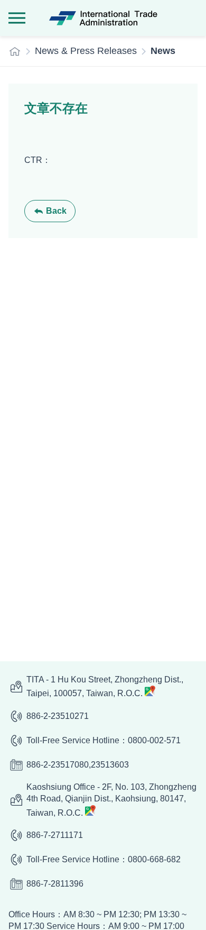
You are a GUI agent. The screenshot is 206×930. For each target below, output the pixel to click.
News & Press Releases (86, 50)
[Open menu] (16, 18)
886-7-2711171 (54, 835)
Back (56, 210)
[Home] (14, 51)
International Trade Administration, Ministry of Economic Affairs (103, 18)
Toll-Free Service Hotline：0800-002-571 (103, 740)
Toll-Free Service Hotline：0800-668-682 (103, 859)
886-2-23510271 (57, 716)
